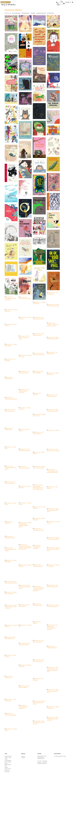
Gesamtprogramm (25, 13)
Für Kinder (33, 13)
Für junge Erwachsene (41, 13)
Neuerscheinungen (16, 13)
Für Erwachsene (50, 13)
